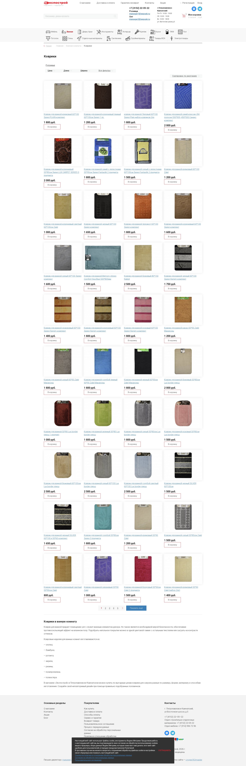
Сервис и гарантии (92, 718)
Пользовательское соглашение (99, 724)
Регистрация (188, 3)
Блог (46, 718)
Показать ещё (136, 608)
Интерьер (127, 32)
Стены (70, 38)
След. (122, 608)
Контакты (149, 3)
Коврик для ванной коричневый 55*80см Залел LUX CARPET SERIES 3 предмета (61, 172)
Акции (163, 3)
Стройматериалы (138, 38)
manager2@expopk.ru (139, 19)
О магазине (85, 3)
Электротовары (181, 38)
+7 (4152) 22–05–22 (174, 717)
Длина (66, 70)
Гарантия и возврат (130, 3)
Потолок (54, 38)
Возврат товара (91, 721)
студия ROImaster (194, 760)
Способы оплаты (92, 715)
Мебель (54, 32)
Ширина (83, 70)
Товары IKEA (160, 38)
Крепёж (143, 32)
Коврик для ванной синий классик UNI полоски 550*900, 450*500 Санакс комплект (182, 117)
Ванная (70, 32)
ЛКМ (172, 32)
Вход (200, 3)
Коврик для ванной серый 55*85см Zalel (183, 535)
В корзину (52, 127)
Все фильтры (104, 70)
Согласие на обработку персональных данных (94, 758)
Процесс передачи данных (96, 727)
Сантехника (116, 38)
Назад (49, 46)
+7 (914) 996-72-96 (187, 726)
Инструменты (107, 32)
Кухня (158, 32)
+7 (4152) (181, 723)
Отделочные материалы (92, 38)
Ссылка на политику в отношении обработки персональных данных (103, 755)
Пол (185, 32)
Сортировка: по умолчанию (184, 76)
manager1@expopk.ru (139, 14)
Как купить (89, 708)
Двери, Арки (87, 32)
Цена (50, 70)
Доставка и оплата (106, 3)
